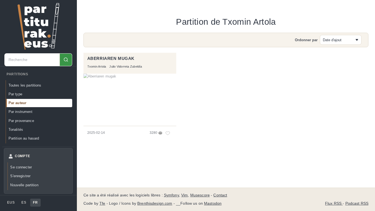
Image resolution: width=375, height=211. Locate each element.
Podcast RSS (357, 203)
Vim (184, 195)
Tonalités (16, 129)
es (23, 202)
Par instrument (20, 112)
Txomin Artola (96, 66)
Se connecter (21, 167)
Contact (220, 195)
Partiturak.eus (38, 26)
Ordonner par (306, 40)
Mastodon (213, 203)
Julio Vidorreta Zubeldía (125, 66)
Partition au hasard (24, 138)
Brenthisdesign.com (154, 203)
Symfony (171, 195)
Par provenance (21, 121)
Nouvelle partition (24, 185)
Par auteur (17, 103)
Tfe (102, 203)
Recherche (66, 60)
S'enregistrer (20, 176)
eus (11, 202)
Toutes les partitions (25, 85)
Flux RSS (334, 203)
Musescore (200, 195)
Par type (15, 94)
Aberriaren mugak (111, 58)
